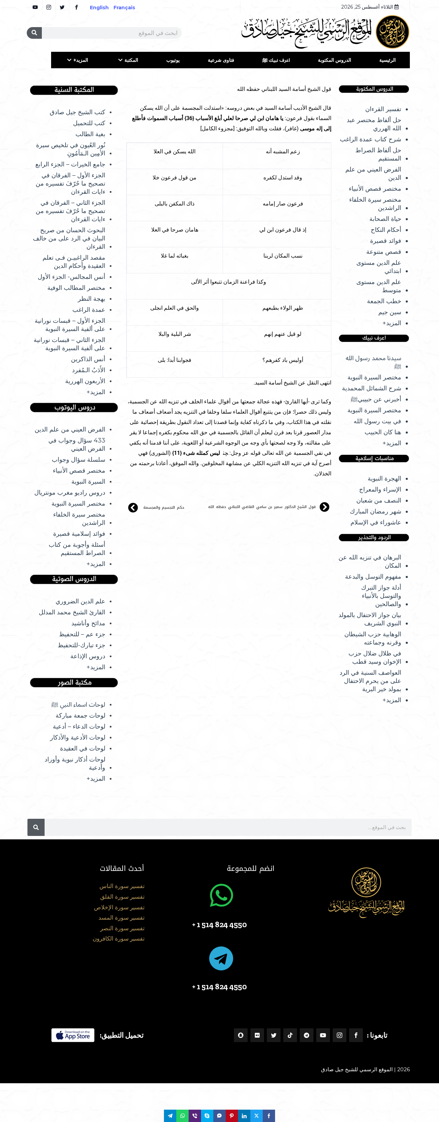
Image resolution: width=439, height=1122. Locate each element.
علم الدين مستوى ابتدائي (378, 267)
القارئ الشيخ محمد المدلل (72, 612)
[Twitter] (274, 1035)
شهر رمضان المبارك (375, 511)
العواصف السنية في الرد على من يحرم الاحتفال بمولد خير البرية (370, 681)
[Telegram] (306, 1035)
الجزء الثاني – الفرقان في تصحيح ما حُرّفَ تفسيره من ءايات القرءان (70, 211)
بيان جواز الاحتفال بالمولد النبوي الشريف (370, 619)
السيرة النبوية (88, 481)
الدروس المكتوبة (334, 60)
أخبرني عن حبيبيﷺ (376, 399)
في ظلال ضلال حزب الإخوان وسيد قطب (374, 657)
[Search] (34, 33)
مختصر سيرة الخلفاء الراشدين (375, 204)
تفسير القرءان (383, 109)
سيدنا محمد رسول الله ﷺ (373, 362)
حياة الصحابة (385, 219)
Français (129, 7)
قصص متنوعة (383, 252)
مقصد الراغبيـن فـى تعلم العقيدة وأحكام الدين (74, 262)
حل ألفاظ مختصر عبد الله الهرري (374, 124)
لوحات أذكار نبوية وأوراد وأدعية (75, 763)
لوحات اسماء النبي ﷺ (78, 704)
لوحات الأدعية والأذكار (77, 737)
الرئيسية (387, 60)
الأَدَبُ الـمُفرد (88, 370)
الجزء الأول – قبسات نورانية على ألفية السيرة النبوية (70, 325)
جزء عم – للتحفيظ (82, 634)
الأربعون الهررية (85, 381)
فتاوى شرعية (221, 60)
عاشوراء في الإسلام (376, 522)
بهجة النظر (91, 299)
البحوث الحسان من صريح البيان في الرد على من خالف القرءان (69, 238)
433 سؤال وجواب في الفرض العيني (76, 444)
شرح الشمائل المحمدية (371, 388)
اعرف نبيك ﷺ (276, 60)
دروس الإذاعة (87, 656)
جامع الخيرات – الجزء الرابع (70, 164)
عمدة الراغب (88, 310)
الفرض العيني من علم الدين (373, 173)
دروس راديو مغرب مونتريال (69, 492)
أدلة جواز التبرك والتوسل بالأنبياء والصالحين (381, 596)
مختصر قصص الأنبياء (375, 188)
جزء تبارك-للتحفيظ (81, 645)
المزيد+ (80, 60)
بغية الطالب (90, 134)
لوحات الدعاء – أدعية (79, 726)
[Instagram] (339, 1035)
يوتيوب (173, 60)
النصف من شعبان (378, 500)
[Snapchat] (241, 1035)
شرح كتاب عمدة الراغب (370, 139)
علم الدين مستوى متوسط (378, 286)
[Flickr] (257, 1035)
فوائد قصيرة (385, 241)
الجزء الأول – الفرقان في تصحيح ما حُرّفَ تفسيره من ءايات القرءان (70, 184)
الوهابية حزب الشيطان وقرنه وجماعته (372, 638)
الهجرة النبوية (384, 478)
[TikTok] (290, 1035)
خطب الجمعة (384, 301)
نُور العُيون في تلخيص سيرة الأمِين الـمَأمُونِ (70, 149)
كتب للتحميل (89, 123)
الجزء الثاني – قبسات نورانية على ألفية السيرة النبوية (69, 344)
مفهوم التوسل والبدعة (373, 576)
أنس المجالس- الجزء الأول (71, 277)
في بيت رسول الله (377, 421)
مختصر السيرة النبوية (374, 377)
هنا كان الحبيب (383, 432)
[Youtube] (323, 1035)
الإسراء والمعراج (380, 489)
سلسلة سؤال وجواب (78, 459)
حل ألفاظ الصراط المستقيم (378, 154)
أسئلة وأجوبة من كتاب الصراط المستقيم (77, 549)
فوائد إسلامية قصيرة (79, 534)
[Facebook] (356, 1035)
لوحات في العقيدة (82, 748)
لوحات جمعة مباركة (80, 715)
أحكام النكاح (386, 230)
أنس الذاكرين (88, 359)
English (99, 7)
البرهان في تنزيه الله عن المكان (370, 561)
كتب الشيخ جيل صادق (77, 112)
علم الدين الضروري (80, 601)
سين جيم (389, 312)
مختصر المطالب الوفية (76, 288)
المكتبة (131, 60)
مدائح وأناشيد (88, 623)
